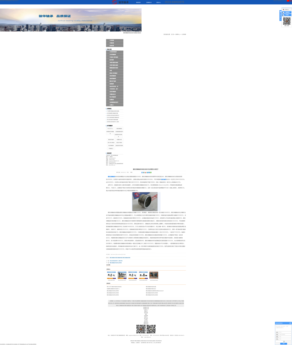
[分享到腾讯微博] (147, 172)
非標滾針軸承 (143, 340)
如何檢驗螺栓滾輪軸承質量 (112, 113)
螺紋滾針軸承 (111, 139)
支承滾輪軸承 (113, 54)
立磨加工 (112, 105)
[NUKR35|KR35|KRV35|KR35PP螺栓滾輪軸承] (154, 275)
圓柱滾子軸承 (113, 81)
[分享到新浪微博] (145, 172)
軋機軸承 (112, 99)
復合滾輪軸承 (113, 97)
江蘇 (142, 342)
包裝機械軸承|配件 (114, 102)
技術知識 (112, 45)
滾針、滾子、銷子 (114, 88)
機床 (146, 314)
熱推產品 (133, 342)
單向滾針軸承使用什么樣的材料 (116, 260)
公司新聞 (112, 40)
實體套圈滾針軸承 (114, 67)
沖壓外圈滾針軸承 (114, 62)
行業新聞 (112, 43)
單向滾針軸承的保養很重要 (112, 119)
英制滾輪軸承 (113, 75)
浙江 (152, 342)
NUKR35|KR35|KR (154, 280)
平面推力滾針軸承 (114, 57)
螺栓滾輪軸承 (112, 257)
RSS (283, 0)
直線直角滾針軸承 (119, 145)
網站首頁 (138, 2)
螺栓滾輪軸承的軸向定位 (151, 288)
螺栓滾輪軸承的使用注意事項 (116, 262)
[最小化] (290, 323)
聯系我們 (209, 6)
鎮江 (146, 342)
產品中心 (158, 2)
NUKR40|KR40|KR (143, 280)
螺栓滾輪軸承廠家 (119, 257)
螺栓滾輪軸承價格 (126, 257)
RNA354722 (110, 128)
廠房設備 (179, 6)
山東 (156, 342)
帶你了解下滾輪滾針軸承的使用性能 (114, 286)
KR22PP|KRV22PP (122, 280)
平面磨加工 (111, 148)
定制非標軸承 (113, 91)
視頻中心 (199, 6)
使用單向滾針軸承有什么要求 (113, 121)
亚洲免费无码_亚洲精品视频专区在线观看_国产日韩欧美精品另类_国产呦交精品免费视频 (18, 344)
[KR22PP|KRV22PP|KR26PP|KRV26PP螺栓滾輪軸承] (122, 275)
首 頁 (172, 34)
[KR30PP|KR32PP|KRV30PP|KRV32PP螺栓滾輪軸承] (132, 275)
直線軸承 (112, 83)
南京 (150, 342)
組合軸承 (112, 59)
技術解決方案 (147, 3)
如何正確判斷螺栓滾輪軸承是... (113, 117)
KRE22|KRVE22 (111, 280)
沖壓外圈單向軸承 (114, 65)
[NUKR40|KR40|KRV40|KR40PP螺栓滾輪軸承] (143, 275)
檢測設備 (146, 315)
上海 (154, 342)
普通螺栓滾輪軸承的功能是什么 (113, 288)
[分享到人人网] (149, 172)
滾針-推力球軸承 (111, 142)
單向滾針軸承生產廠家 (151, 340)
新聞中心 (169, 6)
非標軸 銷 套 (113, 94)
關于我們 (189, 6)
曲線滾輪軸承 (113, 78)
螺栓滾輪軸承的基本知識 (151, 286)
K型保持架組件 (113, 51)
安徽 (158, 342)
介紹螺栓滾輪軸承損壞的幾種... (113, 111)
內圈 (111, 70)
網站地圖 (279, 0)
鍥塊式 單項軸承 (113, 73)
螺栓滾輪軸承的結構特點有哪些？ (155, 290)
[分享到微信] (150, 172)
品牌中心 (146, 311)
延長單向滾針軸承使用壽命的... (113, 115)
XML (286, 0)
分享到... (287, 15)
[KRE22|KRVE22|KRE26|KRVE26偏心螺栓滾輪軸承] (111, 275)
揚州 (148, 342)
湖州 (160, 342)
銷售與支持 (146, 323)
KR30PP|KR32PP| (132, 280)
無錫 (144, 342)
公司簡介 (146, 319)
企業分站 (275, 0)
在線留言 (287, 12)
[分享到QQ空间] (143, 172)
